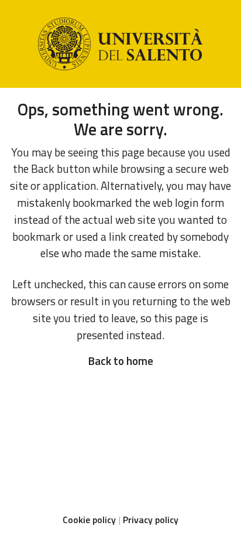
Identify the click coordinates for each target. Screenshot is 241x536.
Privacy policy (150, 520)
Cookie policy (89, 520)
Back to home (120, 360)
